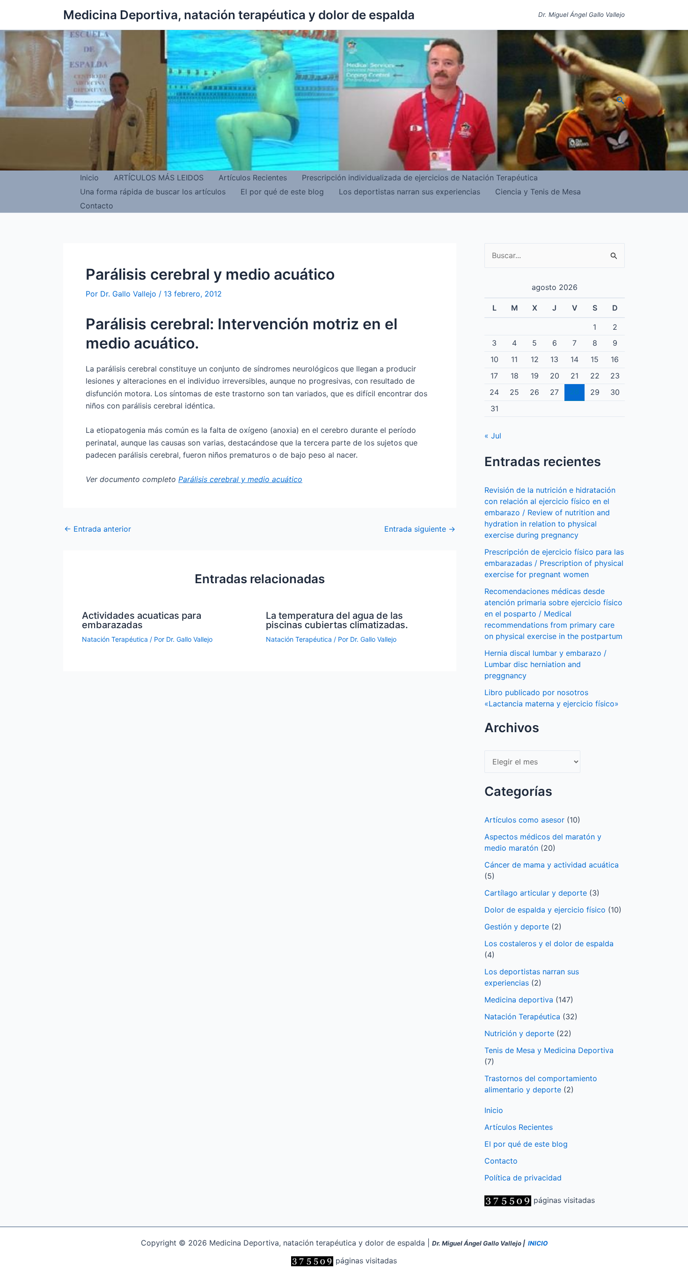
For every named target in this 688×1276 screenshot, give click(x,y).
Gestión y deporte (516, 926)
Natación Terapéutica (115, 639)
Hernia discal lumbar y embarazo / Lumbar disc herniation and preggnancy (545, 664)
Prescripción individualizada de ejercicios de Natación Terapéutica (420, 177)
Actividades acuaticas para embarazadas (141, 620)
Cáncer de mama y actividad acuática (551, 864)
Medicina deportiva (518, 999)
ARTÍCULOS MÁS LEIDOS (159, 177)
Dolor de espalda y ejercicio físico (545, 909)
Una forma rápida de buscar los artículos (153, 191)
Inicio (89, 177)
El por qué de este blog (282, 191)
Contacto (96, 205)
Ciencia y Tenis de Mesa (538, 191)
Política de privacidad (523, 1177)
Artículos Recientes (253, 177)
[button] (620, 100)
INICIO (538, 1243)
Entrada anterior (97, 529)
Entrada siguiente (419, 529)
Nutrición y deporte (519, 1033)
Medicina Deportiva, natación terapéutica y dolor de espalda (239, 14)
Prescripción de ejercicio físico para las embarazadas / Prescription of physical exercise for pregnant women (554, 563)
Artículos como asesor (524, 819)
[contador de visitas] (507, 1200)
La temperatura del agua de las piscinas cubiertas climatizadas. (337, 620)
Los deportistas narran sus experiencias (409, 191)
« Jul (492, 435)
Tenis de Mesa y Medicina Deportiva (549, 1050)
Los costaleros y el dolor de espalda (549, 943)
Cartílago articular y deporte (535, 893)
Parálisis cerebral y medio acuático (240, 479)
